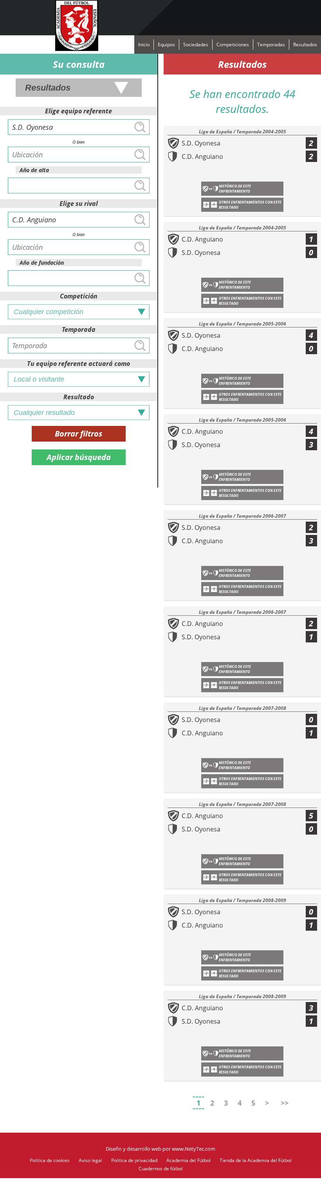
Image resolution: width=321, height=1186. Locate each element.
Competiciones (232, 44)
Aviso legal (90, 1160)
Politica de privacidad (134, 1160)
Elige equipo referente (78, 111)
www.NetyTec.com (193, 1148)
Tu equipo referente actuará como (78, 363)
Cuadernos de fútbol (161, 1168)
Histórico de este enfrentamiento (235, 189)
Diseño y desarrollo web (133, 1148)
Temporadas (271, 44)
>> (285, 1103)
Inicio (144, 44)
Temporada (79, 329)
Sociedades (195, 44)
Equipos (166, 44)
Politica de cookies (50, 1160)
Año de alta (34, 170)
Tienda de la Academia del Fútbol (256, 1160)
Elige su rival (79, 203)
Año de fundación (42, 262)
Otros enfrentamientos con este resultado (250, 205)
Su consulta (79, 64)
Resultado (78, 397)
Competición (78, 296)
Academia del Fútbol (188, 1160)
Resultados (305, 44)
